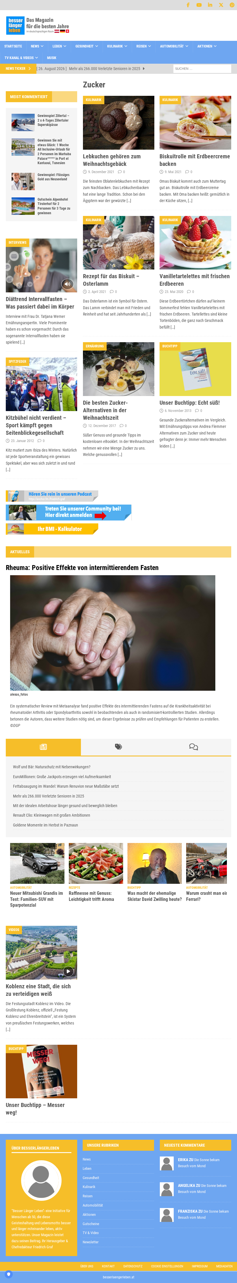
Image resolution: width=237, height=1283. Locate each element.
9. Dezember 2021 (101, 172)
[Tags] (118, 747)
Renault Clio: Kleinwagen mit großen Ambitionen (51, 815)
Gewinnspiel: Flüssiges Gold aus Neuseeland (53, 177)
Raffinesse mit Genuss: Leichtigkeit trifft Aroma (91, 896)
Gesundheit (84, 46)
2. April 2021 (97, 291)
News (35, 46)
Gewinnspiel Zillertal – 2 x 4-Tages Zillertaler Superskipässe (53, 120)
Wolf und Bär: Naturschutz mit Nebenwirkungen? (51, 767)
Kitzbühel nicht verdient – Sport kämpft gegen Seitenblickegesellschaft (36, 425)
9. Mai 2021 (173, 172)
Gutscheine (91, 1224)
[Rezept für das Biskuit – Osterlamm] (119, 243)
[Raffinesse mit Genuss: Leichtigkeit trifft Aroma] (96, 863)
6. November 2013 (178, 410)
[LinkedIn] (210, 5)
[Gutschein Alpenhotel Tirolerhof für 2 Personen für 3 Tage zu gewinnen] (23, 206)
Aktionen (204, 46)
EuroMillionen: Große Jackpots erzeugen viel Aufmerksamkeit (62, 776)
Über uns (86, 1266)
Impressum (200, 1266)
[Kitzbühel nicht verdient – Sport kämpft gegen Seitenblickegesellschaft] (41, 384)
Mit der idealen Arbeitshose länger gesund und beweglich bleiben (65, 805)
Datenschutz (132, 1266)
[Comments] (193, 747)
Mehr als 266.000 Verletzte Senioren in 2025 (48, 796)
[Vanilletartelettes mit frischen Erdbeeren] (195, 243)
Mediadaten (224, 1266)
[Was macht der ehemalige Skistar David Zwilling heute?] (154, 863)
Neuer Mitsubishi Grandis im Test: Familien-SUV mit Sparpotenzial (36, 899)
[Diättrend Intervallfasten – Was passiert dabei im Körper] (41, 265)
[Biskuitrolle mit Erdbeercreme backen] (195, 123)
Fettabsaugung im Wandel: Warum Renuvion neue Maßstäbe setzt (66, 786)
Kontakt (108, 1266)
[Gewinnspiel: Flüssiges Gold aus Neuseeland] (23, 181)
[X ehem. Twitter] (221, 5)
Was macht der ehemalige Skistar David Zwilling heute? (154, 896)
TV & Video (91, 1233)
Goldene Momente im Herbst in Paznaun (45, 825)
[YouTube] (199, 5)
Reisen (141, 46)
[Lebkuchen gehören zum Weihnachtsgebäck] (119, 123)
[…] (129, 200)
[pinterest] (232, 5)
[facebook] (188, 5)
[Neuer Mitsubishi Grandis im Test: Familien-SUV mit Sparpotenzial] (37, 863)
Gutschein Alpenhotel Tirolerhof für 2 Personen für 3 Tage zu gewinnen (54, 206)
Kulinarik (115, 46)
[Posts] (43, 747)
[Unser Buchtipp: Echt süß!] (195, 369)
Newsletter (91, 1242)
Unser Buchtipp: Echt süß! (190, 402)
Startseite (13, 46)
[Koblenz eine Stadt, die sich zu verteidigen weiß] (41, 952)
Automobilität (172, 46)
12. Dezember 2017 (102, 426)
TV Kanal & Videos (19, 58)
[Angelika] (167, 1193)
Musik (51, 58)
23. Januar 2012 (22, 441)
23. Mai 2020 (174, 291)
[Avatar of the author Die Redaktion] (41, 1194)
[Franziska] (167, 1218)
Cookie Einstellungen (167, 1266)
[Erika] (167, 1167)
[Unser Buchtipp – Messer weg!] (41, 1071)
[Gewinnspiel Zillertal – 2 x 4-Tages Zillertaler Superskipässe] (23, 122)
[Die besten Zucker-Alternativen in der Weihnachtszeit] (119, 369)
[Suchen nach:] (202, 68)
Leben (57, 46)
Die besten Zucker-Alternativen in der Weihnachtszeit (105, 410)
